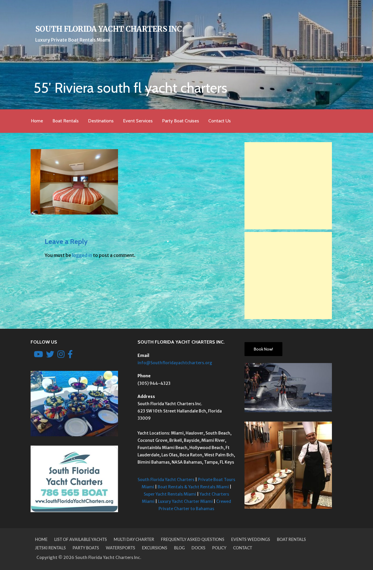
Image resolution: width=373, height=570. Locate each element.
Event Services (138, 121)
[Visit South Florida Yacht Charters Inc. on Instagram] (61, 355)
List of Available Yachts (80, 540)
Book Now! (263, 349)
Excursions (154, 548)
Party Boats (86, 548)
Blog (179, 548)
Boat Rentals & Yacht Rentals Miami (193, 486)
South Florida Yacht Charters (166, 479)
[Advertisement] (288, 185)
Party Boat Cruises (180, 121)
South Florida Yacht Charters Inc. (109, 29)
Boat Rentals (65, 121)
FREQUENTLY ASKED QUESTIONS (192, 540)
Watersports (120, 548)
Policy (219, 548)
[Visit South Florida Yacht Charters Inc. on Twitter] (50, 355)
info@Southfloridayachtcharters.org (175, 362)
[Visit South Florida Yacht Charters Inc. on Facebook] (70, 355)
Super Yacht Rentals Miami (170, 494)
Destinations (101, 121)
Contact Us (219, 121)
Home (37, 121)
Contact (242, 548)
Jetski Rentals (50, 548)
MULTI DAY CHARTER (134, 540)
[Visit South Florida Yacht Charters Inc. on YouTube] (38, 355)
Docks (198, 548)
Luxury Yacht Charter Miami (185, 501)
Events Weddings (250, 540)
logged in (82, 255)
